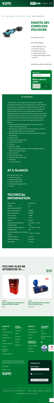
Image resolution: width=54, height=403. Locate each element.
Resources (30, 350)
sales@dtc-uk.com (6, 371)
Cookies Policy (47, 393)
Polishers (29, 16)
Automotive (18, 341)
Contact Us (43, 335)
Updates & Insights (32, 348)
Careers (29, 340)
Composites (5, 337)
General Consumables (7, 345)
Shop (3, 16)
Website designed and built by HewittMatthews (26, 395)
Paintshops (17, 347)
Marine (16, 335)
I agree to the (37, 376)
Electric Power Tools (21, 16)
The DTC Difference (32, 334)
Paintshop (4, 348)
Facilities (4, 343)
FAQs (41, 333)
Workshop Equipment (10, 16)
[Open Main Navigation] (49, 4)
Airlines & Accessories (7, 334)
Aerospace (17, 338)
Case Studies (31, 353)
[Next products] (49, 273)
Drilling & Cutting (6, 340)
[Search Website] (41, 3)
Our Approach (31, 331)
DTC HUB (30, 337)
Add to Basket (45, 88)
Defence (17, 344)
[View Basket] (44, 3)
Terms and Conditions (32, 393)
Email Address (34, 368)
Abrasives (4, 331)
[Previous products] (46, 273)
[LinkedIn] (41, 344)
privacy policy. (40, 376)
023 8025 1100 (5, 368)
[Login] (46, 3)
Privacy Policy (40, 393)
